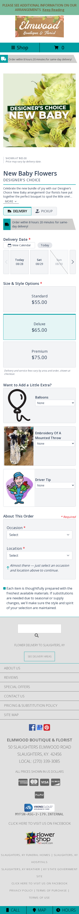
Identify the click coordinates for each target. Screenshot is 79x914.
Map (41, 910)
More (9, 201)
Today (45, 245)
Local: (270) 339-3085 (39, 761)
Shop (22, 47)
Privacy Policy (21, 890)
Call (14, 910)
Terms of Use (39, 897)
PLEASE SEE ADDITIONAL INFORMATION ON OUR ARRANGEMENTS (39, 7)
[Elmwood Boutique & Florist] (39, 37)
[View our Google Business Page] (39, 729)
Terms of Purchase (51, 890)
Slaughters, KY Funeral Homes (25, 855)
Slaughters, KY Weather (20, 869)
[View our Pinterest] (47, 729)
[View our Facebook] (32, 729)
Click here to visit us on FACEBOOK (40, 823)
